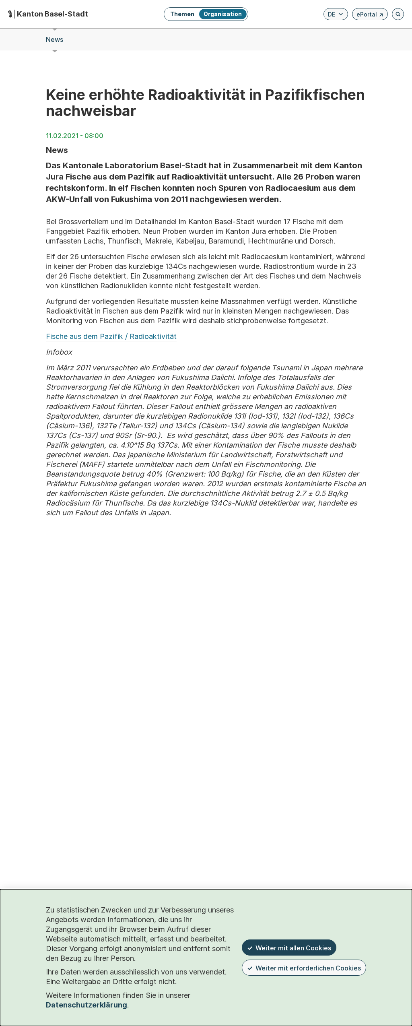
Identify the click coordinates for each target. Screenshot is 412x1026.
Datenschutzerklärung (86, 1005)
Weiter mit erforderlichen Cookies (308, 968)
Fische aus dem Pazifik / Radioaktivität (111, 336)
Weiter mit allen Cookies (293, 948)
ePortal (370, 15)
